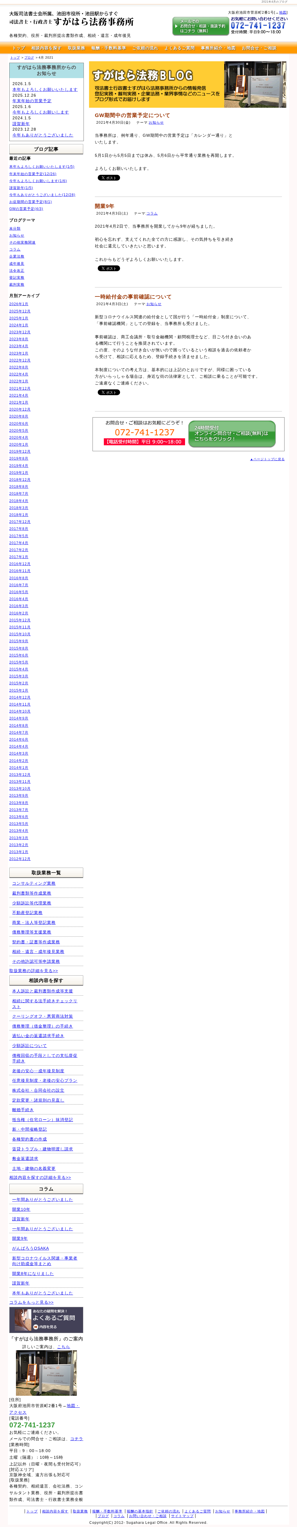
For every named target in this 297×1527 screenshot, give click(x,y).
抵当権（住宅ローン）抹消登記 (42, 1119)
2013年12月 (20, 775)
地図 (283, 12)
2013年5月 (18, 824)
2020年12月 (20, 409)
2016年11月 (20, 571)
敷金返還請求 (25, 1158)
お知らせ (156, 122)
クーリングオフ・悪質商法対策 (42, 1016)
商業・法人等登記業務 (34, 922)
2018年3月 (18, 508)
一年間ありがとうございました (42, 1199)
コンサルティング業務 (34, 883)
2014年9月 (18, 718)
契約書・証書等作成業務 (36, 942)
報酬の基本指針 (140, 1511)
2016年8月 (18, 578)
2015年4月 (18, 669)
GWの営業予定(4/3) (26, 209)
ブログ (103, 1516)
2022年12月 (20, 360)
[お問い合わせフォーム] (232, 446)
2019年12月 (20, 451)
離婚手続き (23, 1109)
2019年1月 (18, 473)
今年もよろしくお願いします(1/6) (38, 181)
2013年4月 (18, 831)
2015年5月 (18, 662)
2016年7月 (18, 585)
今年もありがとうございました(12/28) (42, 195)
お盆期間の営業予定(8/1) (30, 202)
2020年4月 (18, 438)
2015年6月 (18, 655)
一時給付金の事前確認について (133, 297)
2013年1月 (18, 852)
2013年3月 (18, 838)
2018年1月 (18, 515)
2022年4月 (18, 374)
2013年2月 (18, 845)
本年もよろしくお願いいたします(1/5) (42, 167)
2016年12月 (20, 564)
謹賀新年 (21, 123)
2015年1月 (18, 690)
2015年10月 (20, 634)
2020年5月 (18, 431)
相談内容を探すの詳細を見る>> (40, 1177)
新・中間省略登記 (29, 1129)
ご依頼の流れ (145, 48)
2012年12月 (20, 859)
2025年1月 (18, 318)
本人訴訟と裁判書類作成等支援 (42, 991)
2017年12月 (20, 522)
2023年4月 (18, 346)
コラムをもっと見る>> (31, 1302)
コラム (152, 213)
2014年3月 (18, 753)
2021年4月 (18, 395)
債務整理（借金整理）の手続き (42, 1026)
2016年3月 (18, 606)
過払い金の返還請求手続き (38, 1035)
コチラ (76, 1438)
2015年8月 (18, 648)
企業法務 (16, 256)
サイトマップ (182, 1516)
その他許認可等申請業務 (36, 961)
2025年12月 (20, 311)
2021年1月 (18, 402)
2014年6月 (18, 740)
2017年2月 (18, 550)
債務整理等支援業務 (31, 932)
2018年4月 (18, 501)
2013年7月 (18, 810)
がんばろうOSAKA (30, 1248)
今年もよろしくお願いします (40, 112)
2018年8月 (18, 487)
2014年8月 (18, 726)
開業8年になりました (33, 1273)
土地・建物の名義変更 (34, 1168)
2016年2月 (18, 613)
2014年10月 (20, 711)
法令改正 (16, 271)
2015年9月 (18, 641)
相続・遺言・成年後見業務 (38, 951)
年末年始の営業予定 (32, 100)
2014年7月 (18, 733)
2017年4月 (18, 543)
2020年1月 (18, 445)
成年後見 (16, 264)
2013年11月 (20, 782)
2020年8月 (18, 416)
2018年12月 (20, 480)
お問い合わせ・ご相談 (148, 1516)
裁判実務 (16, 285)
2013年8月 (18, 803)
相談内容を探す (46, 48)
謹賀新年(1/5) (21, 188)
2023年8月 (18, 339)
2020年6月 (18, 424)
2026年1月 (18, 304)
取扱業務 (76, 48)
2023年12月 (20, 332)
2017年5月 (18, 536)
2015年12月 (20, 620)
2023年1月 (18, 353)
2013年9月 (18, 796)
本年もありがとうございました (42, 1293)
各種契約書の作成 (29, 1139)
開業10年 (21, 1209)
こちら (63, 1346)
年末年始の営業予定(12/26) (33, 174)
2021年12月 (20, 388)
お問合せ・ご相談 (259, 48)
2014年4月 (18, 746)
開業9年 (105, 206)
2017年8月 (18, 529)
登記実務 (16, 278)
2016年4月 (18, 599)
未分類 (15, 228)
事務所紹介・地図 (218, 48)
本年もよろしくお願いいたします (45, 89)
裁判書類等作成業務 (31, 893)
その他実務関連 (22, 242)
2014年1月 (18, 768)
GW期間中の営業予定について (133, 115)
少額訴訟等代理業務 (31, 903)
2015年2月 (18, 683)
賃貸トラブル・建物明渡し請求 (42, 1149)
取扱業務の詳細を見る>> (33, 970)
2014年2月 (18, 761)
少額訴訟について (29, 1045)
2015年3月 (18, 676)
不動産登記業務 (27, 912)
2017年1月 (18, 557)
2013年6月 (18, 817)
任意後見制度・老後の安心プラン (44, 1080)
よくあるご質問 (179, 48)
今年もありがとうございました (42, 135)
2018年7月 (18, 494)
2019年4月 (18, 466)
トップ (18, 48)
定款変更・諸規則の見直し (38, 1100)
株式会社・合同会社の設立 (38, 1090)
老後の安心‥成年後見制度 (38, 1071)
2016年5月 (18, 592)
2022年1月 (18, 381)
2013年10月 (20, 789)
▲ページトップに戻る (267, 459)
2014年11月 (20, 704)
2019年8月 (18, 458)
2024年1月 (18, 325)
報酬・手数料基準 (108, 48)
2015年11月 (20, 627)
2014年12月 (20, 697)
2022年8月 (18, 367)
